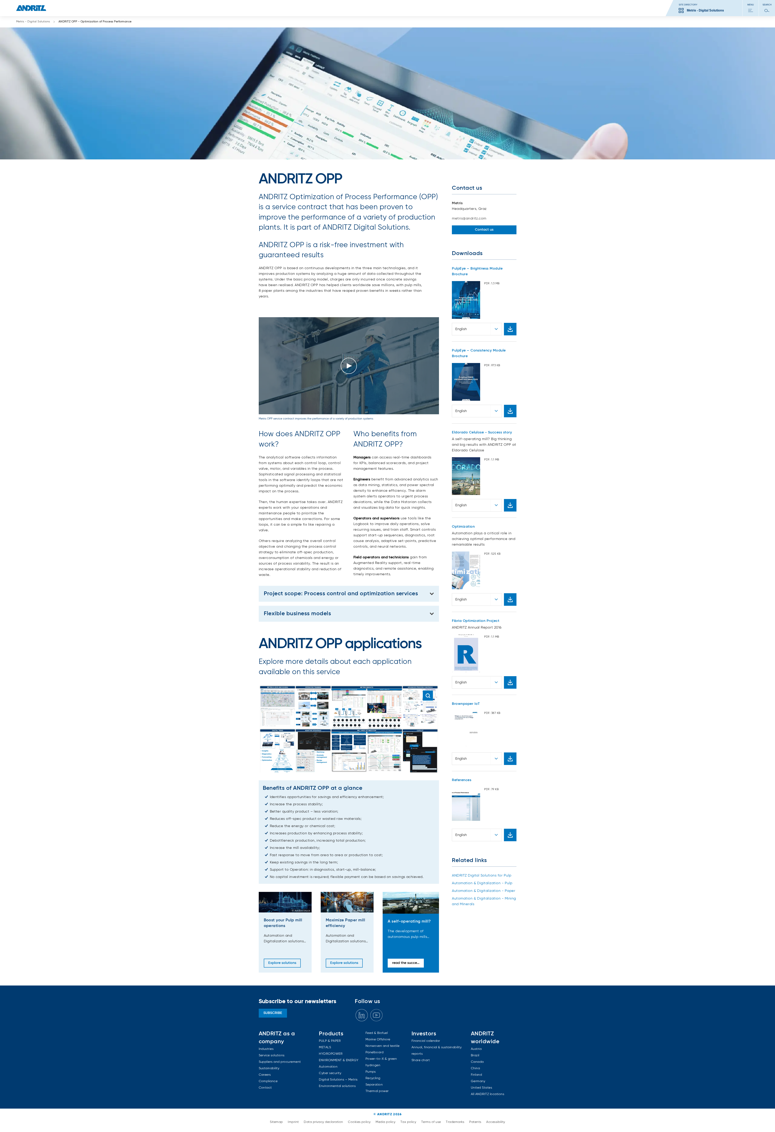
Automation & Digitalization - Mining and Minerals (484, 901)
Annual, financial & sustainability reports (437, 1051)
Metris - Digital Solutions (33, 21)
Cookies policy (360, 1122)
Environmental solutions (337, 1086)
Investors (424, 1034)
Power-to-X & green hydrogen (381, 1062)
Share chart (421, 1060)
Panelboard (375, 1052)
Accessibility (495, 1122)
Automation (328, 1066)
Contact (265, 1087)
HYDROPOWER (330, 1054)
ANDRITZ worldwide (485, 1037)
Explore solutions (282, 963)
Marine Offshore (378, 1039)
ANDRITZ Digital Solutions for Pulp (481, 875)
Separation (374, 1084)
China (475, 1068)
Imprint (294, 1122)
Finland (476, 1075)
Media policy (386, 1122)
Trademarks (455, 1122)
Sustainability (269, 1068)
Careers (265, 1075)
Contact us (484, 229)
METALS (325, 1047)
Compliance (268, 1081)
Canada (477, 1062)
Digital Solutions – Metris (338, 1079)
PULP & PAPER (330, 1041)
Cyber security (330, 1073)
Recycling (373, 1078)
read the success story (408, 963)
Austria (476, 1049)
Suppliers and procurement (280, 1062)
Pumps (371, 1071)
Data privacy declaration (324, 1122)
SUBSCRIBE (272, 1013)
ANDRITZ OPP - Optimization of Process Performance (95, 21)
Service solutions (272, 1055)
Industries (266, 1049)
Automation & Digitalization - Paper (483, 891)
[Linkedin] (362, 1015)
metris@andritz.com (469, 218)
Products (331, 1034)
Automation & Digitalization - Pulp (482, 883)
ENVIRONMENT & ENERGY (339, 1060)
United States (481, 1087)
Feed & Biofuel (377, 1033)
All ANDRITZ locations (487, 1094)
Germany (478, 1081)
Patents (475, 1122)
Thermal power (377, 1091)
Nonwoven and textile (383, 1046)
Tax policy (408, 1122)
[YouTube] (376, 1015)
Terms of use (431, 1122)
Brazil (475, 1055)
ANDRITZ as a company (277, 1037)
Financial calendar (426, 1041)
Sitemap (277, 1122)
